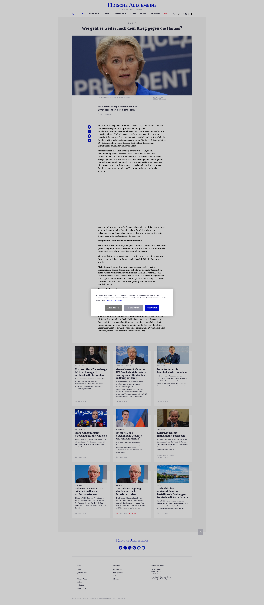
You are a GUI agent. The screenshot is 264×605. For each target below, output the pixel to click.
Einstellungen (133, 308)
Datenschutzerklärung (114, 300)
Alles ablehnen (113, 308)
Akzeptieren (152, 308)
